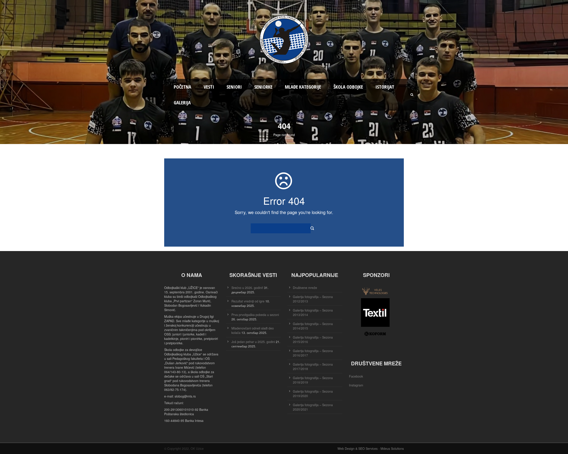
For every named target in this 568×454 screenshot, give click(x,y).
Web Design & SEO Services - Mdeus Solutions (370, 448)
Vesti (209, 86)
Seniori (234, 86)
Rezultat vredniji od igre (247, 301)
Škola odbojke (348, 86)
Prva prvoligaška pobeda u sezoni (255, 314)
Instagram (356, 385)
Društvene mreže (305, 287)
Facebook (356, 376)
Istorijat (384, 86)
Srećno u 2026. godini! (247, 287)
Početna (182, 86)
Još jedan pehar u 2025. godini (253, 341)
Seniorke (263, 86)
